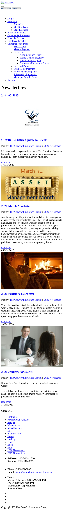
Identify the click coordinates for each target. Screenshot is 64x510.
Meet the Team (21, 27)
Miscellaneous (14, 428)
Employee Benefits (16, 41)
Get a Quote (20, 52)
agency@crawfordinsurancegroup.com (34, 472)
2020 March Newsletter (16, 206)
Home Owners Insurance (32, 57)
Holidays (11, 439)
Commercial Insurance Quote (34, 63)
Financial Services (16, 38)
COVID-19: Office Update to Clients (24, 140)
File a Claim (20, 46)
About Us (12, 21)
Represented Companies (25, 71)
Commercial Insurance (18, 35)
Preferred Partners (22, 66)
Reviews (11, 80)
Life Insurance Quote (30, 60)
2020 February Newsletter (17, 293)
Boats (10, 444)
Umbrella (12, 417)
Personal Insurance (16, 32)
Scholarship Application (25, 74)
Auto (9, 447)
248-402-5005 (10, 95)
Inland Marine (14, 433)
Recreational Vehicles (18, 419)
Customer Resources (17, 43)
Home (10, 18)
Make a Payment (22, 49)
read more (6, 162)
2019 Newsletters (16, 453)
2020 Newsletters (52, 146)
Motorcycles (13, 425)
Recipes (11, 422)
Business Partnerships (24, 69)
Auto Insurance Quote (31, 55)
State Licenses (21, 29)
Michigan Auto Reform (25, 77)
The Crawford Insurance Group (25, 146)
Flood (10, 442)
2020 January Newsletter (17, 371)
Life (9, 430)
